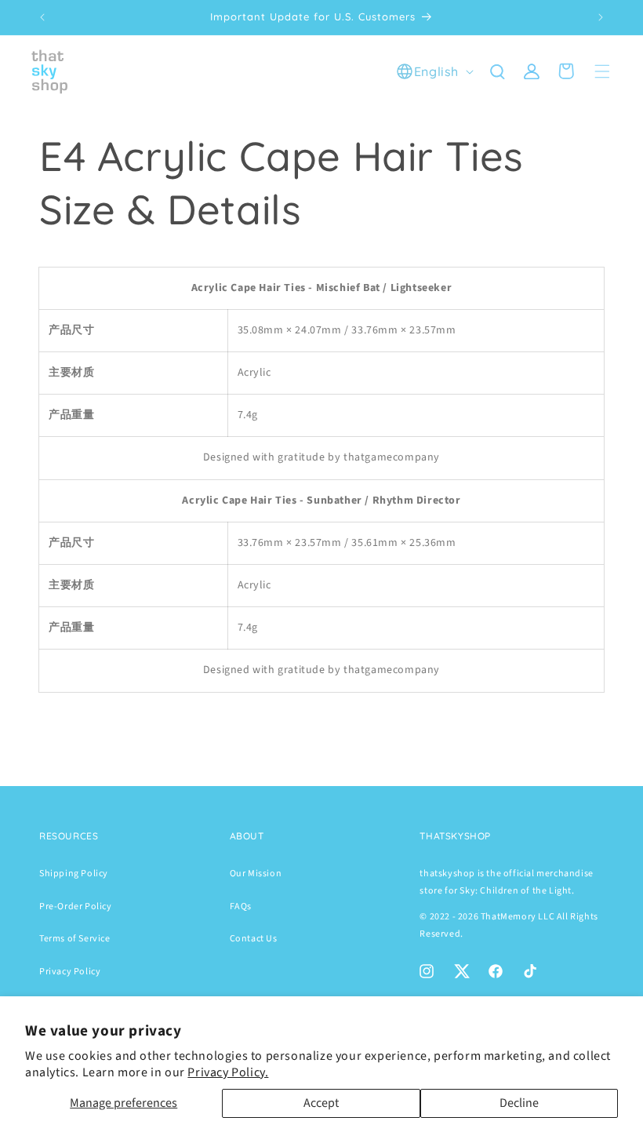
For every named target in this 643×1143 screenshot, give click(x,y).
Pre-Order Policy (75, 906)
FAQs (241, 906)
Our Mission (256, 873)
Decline (519, 1103)
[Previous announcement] (42, 17)
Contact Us (254, 938)
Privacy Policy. (227, 1072)
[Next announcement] (600, 17)
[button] (497, 71)
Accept (321, 1103)
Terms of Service (75, 938)
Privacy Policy (69, 971)
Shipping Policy (73, 873)
